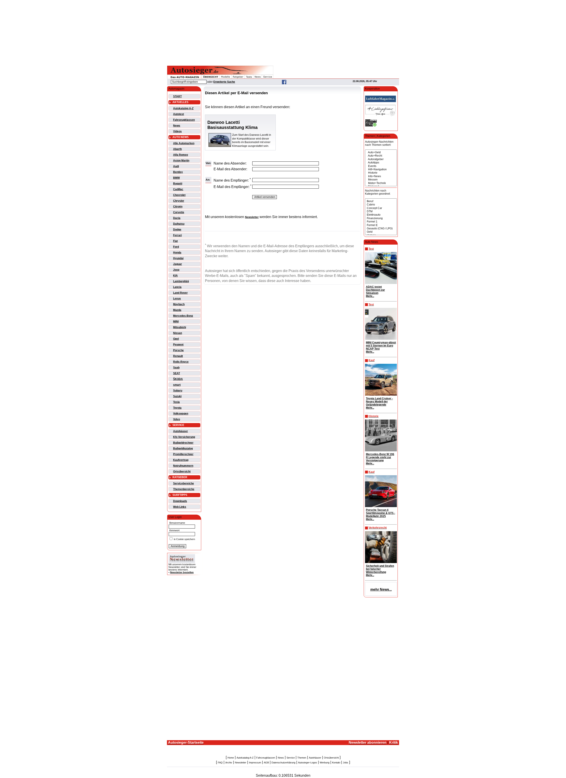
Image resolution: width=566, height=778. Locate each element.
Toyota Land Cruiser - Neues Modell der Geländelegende (379, 401)
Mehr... (370, 296)
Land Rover (180, 292)
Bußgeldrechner (183, 442)
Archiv (228, 762)
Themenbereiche (183, 489)
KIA (175, 275)
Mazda (177, 310)
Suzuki (177, 396)
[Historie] (381, 172)
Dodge (177, 229)
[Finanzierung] (381, 218)
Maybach (179, 304)
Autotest (178, 114)
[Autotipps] (381, 162)
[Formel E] (381, 225)
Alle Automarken (183, 143)
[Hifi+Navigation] (381, 169)
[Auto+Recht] (381, 155)
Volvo (176, 419)
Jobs (345, 762)
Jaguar (177, 264)
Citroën (177, 206)
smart (177, 384)
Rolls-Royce (181, 361)
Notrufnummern (183, 465)
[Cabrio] (381, 204)
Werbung (324, 762)
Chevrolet (179, 195)
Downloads (180, 501)
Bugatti (177, 183)
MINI (176, 321)
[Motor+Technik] (381, 183)
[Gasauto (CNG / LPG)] (381, 228)
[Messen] (381, 179)
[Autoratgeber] (381, 159)
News (176, 125)
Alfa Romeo (180, 154)
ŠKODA (178, 379)
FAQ (220, 762)
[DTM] (381, 211)
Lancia (177, 287)
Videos (177, 131)
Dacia (176, 218)
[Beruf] (381, 201)
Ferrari (177, 235)
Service (291, 757)
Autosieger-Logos (307, 762)
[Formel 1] (381, 221)
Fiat (175, 241)
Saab (176, 367)
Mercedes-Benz (183, 315)
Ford (176, 246)
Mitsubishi (179, 327)
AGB (266, 762)
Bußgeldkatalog (183, 448)
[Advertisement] (283, 32)
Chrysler (178, 200)
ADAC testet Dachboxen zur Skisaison (375, 290)
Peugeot (178, 344)
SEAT (176, 373)
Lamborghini (181, 281)
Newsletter (240, 762)
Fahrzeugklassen (184, 119)
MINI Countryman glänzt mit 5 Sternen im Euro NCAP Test (381, 345)
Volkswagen (180, 413)
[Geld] (381, 232)
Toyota (177, 407)
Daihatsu (178, 223)
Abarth (177, 149)
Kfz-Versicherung (184, 437)
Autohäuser (180, 431)
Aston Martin (181, 160)
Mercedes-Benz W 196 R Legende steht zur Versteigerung (380, 457)
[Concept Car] (381, 208)
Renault (178, 356)
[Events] (381, 166)
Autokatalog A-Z (183, 108)
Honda (177, 252)
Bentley (178, 172)
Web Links (179, 506)
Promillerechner (183, 454)
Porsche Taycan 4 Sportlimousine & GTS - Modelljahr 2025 (380, 513)
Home (231, 757)
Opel (176, 338)
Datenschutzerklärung (283, 762)
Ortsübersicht (182, 471)
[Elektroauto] (381, 215)
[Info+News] (381, 176)
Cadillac (178, 189)
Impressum (255, 762)
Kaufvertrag (180, 460)
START (177, 96)
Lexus (177, 298)
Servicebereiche (183, 483)
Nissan (177, 333)
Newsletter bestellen (182, 572)
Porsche (178, 350)
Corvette (178, 212)
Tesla (176, 402)
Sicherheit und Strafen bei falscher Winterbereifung (380, 569)
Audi (176, 166)
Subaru (177, 390)
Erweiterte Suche (224, 81)
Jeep (176, 269)
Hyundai (178, 258)
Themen (301, 757)
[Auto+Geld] (381, 152)
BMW (176, 177)
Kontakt (336, 762)
